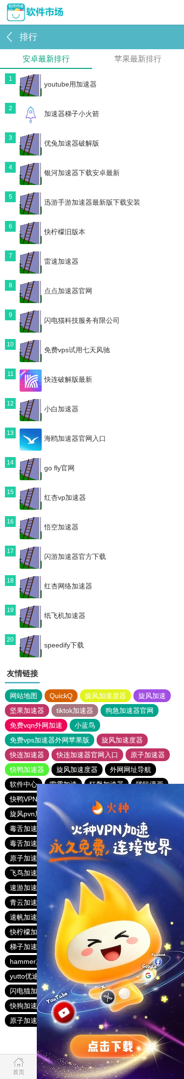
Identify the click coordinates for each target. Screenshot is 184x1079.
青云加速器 (27, 902)
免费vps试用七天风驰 (77, 350)
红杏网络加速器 (68, 586)
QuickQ (61, 696)
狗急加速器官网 (129, 710)
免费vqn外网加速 (36, 725)
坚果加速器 (27, 710)
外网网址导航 (130, 769)
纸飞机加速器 (64, 615)
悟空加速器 (61, 527)
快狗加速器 (27, 1006)
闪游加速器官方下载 (75, 556)
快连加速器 (27, 755)
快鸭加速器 (27, 769)
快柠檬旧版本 (64, 232)
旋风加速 (152, 696)
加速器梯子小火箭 (71, 114)
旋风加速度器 (105, 696)
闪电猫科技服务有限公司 (82, 320)
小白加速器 (61, 409)
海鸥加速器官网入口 (75, 438)
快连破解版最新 (68, 379)
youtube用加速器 (70, 84)
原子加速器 (148, 755)
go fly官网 (59, 468)
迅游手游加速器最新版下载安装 (92, 202)
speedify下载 (64, 645)
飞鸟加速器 (27, 873)
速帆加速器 (27, 917)
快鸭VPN (23, 799)
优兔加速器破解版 (71, 143)
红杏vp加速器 (65, 497)
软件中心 (23, 784)
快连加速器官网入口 (87, 755)
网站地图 (23, 696)
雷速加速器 (61, 261)
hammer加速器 (33, 961)
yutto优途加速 (31, 976)
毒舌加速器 (27, 843)
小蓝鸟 (85, 725)
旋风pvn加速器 (32, 814)
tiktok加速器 (74, 710)
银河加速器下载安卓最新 (82, 173)
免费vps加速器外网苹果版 (49, 740)
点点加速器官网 (68, 291)
